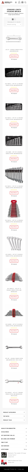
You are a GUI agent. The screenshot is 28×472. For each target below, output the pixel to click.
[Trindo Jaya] (6, 2)
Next (26, 449)
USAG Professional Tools (15, 460)
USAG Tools (11, 13)
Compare (14, 59)
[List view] (15, 19)
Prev (24, 449)
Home (6, 13)
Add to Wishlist (21, 31)
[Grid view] (13, 19)
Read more (14, 56)
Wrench (16, 13)
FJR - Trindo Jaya (19, 469)
